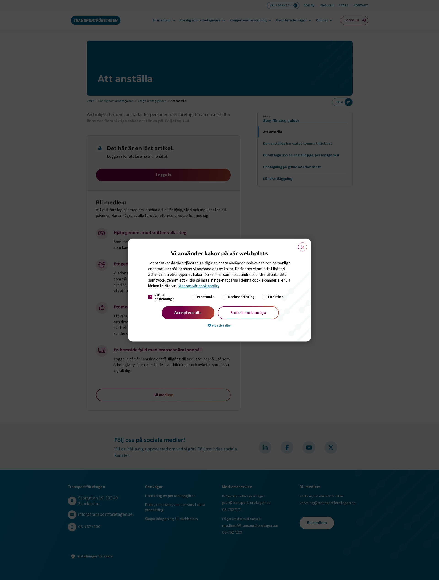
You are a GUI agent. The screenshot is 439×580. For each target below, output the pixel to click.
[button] (219, 325)
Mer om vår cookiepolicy (199, 286)
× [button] (300, 244)
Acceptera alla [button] (188, 312)
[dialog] (219, 290)
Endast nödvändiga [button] (248, 312)
